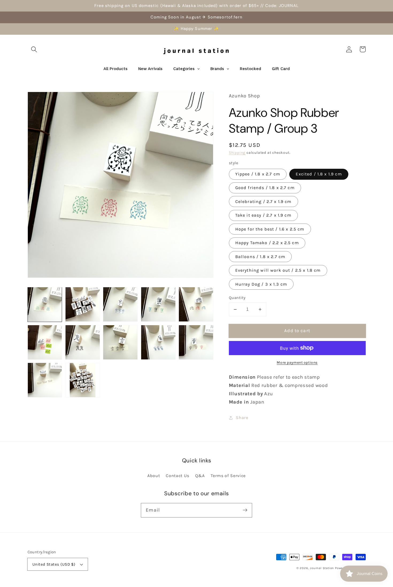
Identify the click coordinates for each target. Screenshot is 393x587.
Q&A (200, 475)
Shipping (237, 152)
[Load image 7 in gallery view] (82, 342)
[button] (34, 49)
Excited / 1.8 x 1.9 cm (319, 174)
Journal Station (322, 568)
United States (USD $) (53, 564)
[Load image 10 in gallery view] (196, 342)
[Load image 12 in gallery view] (82, 380)
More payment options (297, 362)
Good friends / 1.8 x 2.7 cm (265, 187)
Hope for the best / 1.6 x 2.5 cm (270, 229)
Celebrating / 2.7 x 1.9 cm (263, 201)
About (153, 475)
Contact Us (177, 475)
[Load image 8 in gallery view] (120, 342)
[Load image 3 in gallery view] (120, 304)
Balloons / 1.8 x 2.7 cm (260, 256)
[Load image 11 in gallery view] (45, 380)
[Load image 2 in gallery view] (82, 304)
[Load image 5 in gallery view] (196, 304)
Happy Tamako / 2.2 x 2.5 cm (267, 242)
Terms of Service (228, 475)
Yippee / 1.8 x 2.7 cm (257, 174)
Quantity (237, 297)
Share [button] (242, 417)
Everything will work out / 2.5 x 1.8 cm (278, 270)
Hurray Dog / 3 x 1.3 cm (261, 284)
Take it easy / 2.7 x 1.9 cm (263, 215)
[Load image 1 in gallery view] (45, 304)
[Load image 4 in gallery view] (158, 304)
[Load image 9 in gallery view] (158, 342)
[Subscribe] (245, 510)
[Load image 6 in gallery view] (45, 342)
